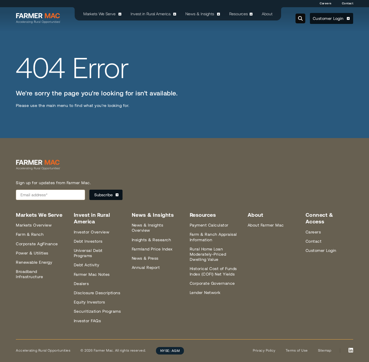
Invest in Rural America (151, 14)
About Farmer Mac (266, 225)
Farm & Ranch (30, 234)
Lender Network (205, 292)
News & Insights (200, 14)
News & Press (145, 258)
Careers (326, 3)
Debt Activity (86, 265)
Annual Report (146, 267)
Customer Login (329, 18)
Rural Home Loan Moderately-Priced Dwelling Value (208, 254)
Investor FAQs (87, 320)
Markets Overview (34, 225)
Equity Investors (89, 302)
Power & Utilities (32, 253)
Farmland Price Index (152, 249)
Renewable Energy (34, 262)
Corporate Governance (212, 283)
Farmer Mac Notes (92, 274)
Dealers (81, 283)
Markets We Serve (100, 14)
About (267, 14)
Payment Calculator (209, 225)
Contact (347, 3)
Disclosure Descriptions (97, 293)
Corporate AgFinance (37, 244)
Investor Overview (92, 232)
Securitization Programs (97, 311)
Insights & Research (151, 239)
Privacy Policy (264, 350)
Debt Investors (88, 241)
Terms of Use (297, 350)
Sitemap (325, 350)
